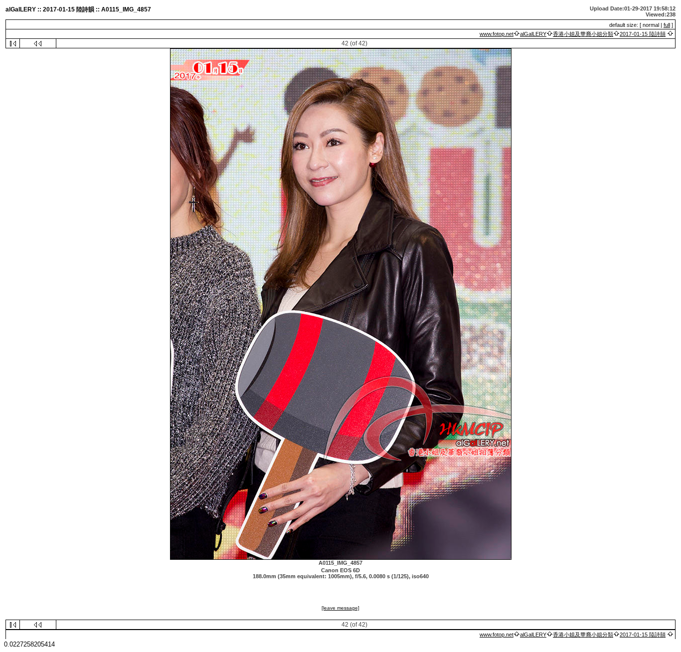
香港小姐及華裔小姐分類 (583, 34)
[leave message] (340, 608)
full (667, 25)
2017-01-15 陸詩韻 (643, 34)
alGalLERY (533, 34)
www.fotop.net (496, 34)
